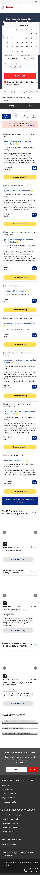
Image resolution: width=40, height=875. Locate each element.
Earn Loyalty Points (9, 802)
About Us (5, 785)
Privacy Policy (7, 789)
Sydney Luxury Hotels (10, 823)
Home (4, 92)
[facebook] (26, 870)
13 (7, 42)
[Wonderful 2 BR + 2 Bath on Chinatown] (20, 318)
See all (34, 512)
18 (32, 42)
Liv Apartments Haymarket (14, 461)
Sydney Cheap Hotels (10, 827)
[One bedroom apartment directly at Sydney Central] (20, 135)
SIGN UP (33, 769)
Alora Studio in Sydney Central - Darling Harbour (19, 361)
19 (36, 42)
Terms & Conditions (9, 793)
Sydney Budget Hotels (10, 819)
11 (31, 38)
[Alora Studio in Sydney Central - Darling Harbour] (20, 354)
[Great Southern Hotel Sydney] (20, 590)
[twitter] (31, 870)
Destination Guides (9, 844)
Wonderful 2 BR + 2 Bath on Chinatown (19, 323)
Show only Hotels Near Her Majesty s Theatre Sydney (22, 83)
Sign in (30, 2)
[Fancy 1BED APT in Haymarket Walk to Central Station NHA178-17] (20, 663)
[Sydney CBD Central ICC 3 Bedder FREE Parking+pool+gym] (20, 405)
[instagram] (36, 870)
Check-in (8, 56)
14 (12, 42)
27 (7, 51)
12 (36, 38)
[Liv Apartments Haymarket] (20, 456)
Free (24, 117)
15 (17, 42)
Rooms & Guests (11, 64)
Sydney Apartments (9, 831)
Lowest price (15, 116)
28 (12, 51)
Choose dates (29, 125)
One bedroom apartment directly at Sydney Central (18, 143)
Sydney (12, 92)
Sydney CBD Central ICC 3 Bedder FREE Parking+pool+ (19, 412)
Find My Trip (21, 2)
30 (22, 51)
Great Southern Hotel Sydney (14, 609)
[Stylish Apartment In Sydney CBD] (20, 186)
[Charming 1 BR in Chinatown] (20, 286)
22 (17, 47)
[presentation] (4, 532)
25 (32, 47)
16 (22, 42)
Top (33, 117)
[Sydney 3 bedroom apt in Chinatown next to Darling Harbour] (20, 233)
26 (36, 47)
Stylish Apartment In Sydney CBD (17, 191)
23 (22, 47)
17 (27, 42)
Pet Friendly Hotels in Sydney (12, 815)
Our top (6, 117)
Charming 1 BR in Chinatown (15, 291)
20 (7, 47)
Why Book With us (9, 798)
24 (27, 47)
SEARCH (20, 76)
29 (17, 51)
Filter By (10, 106)
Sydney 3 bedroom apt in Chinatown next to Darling (18, 241)
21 (12, 47)
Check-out (25, 56)
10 (27, 38)
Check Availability (20, 177)
